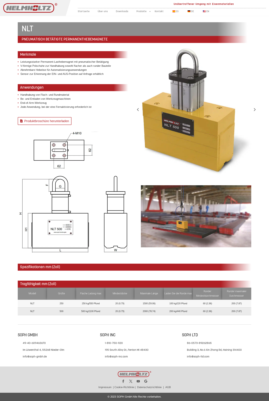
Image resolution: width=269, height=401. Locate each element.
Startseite (84, 11)
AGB (168, 387)
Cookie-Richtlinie (124, 387)
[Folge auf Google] (146, 381)
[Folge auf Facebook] (123, 381)
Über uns (103, 11)
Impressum (104, 387)
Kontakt (159, 11)
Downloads (122, 11)
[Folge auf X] (131, 381)
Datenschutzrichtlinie (149, 387)
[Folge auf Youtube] (138, 381)
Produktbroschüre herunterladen (46, 121)
